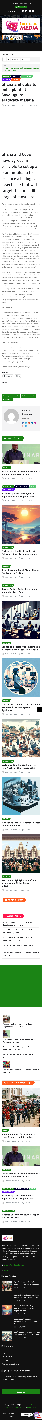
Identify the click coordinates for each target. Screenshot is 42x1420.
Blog (3, 1353)
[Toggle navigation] (21, 47)
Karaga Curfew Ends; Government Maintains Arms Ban (20, 590)
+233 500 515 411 (10, 1270)
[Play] (4, 59)
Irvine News (19, 1408)
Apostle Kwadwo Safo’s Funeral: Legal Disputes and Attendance (19, 1135)
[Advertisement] (21, 986)
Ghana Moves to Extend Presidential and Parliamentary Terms (21, 472)
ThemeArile (31, 1408)
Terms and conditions (10, 1364)
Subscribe (21, 1392)
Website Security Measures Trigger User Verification (20, 1216)
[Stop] (8, 59)
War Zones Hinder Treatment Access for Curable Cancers (21, 824)
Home (5, 66)
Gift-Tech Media (11, 558)
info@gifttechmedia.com (14, 1265)
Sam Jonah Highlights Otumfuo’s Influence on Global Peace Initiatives (19, 883)
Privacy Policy (7, 1356)
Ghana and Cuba (29, 396)
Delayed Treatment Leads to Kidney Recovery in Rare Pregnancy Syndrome (21, 707)
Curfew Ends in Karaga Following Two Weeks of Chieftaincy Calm (19, 766)
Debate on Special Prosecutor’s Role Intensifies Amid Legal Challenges (21, 648)
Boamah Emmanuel (12, 105)
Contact (5, 1360)
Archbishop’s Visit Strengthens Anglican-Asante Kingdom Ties (18, 494)
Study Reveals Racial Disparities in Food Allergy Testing (20, 571)
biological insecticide (12, 396)
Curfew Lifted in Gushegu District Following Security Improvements (20, 552)
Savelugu (8, 399)
